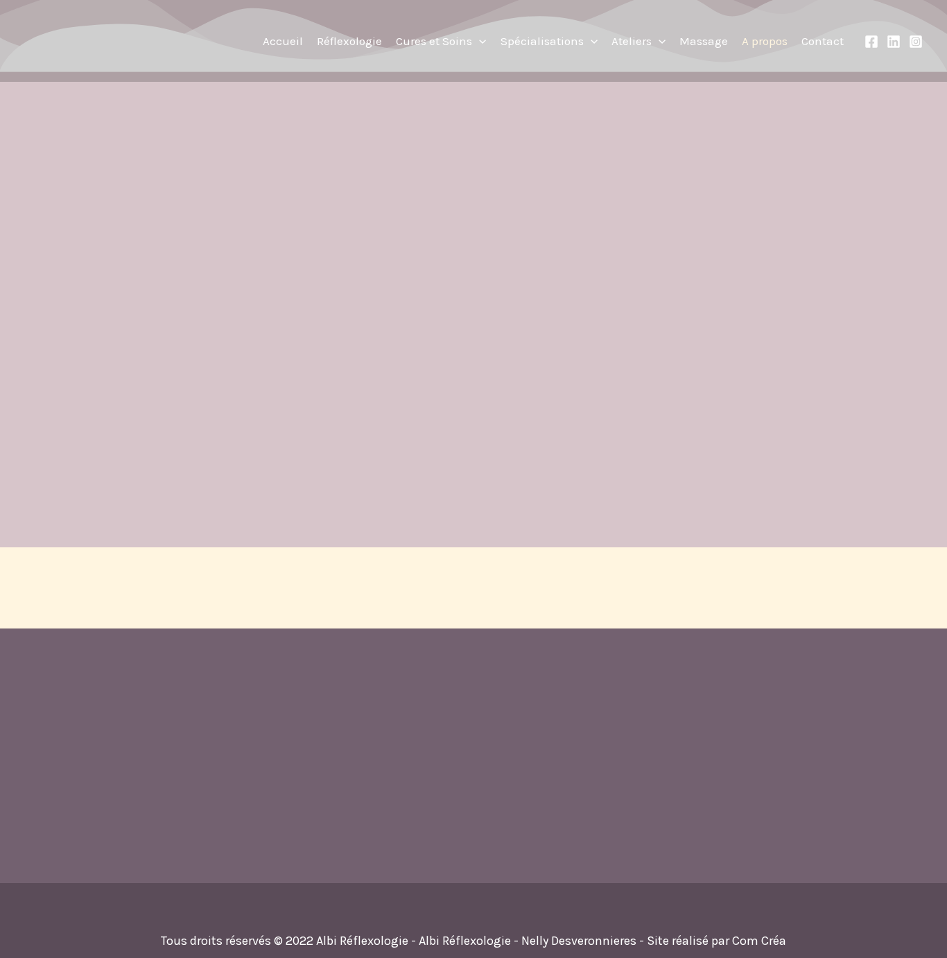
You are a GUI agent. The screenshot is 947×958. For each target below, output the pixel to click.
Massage (703, 41)
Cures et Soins (434, 41)
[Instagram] (916, 42)
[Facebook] (871, 42)
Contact (822, 41)
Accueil (283, 41)
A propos (765, 41)
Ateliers (631, 41)
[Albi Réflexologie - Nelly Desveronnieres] (111, 39)
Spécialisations (542, 41)
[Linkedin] (894, 42)
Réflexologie (349, 41)
